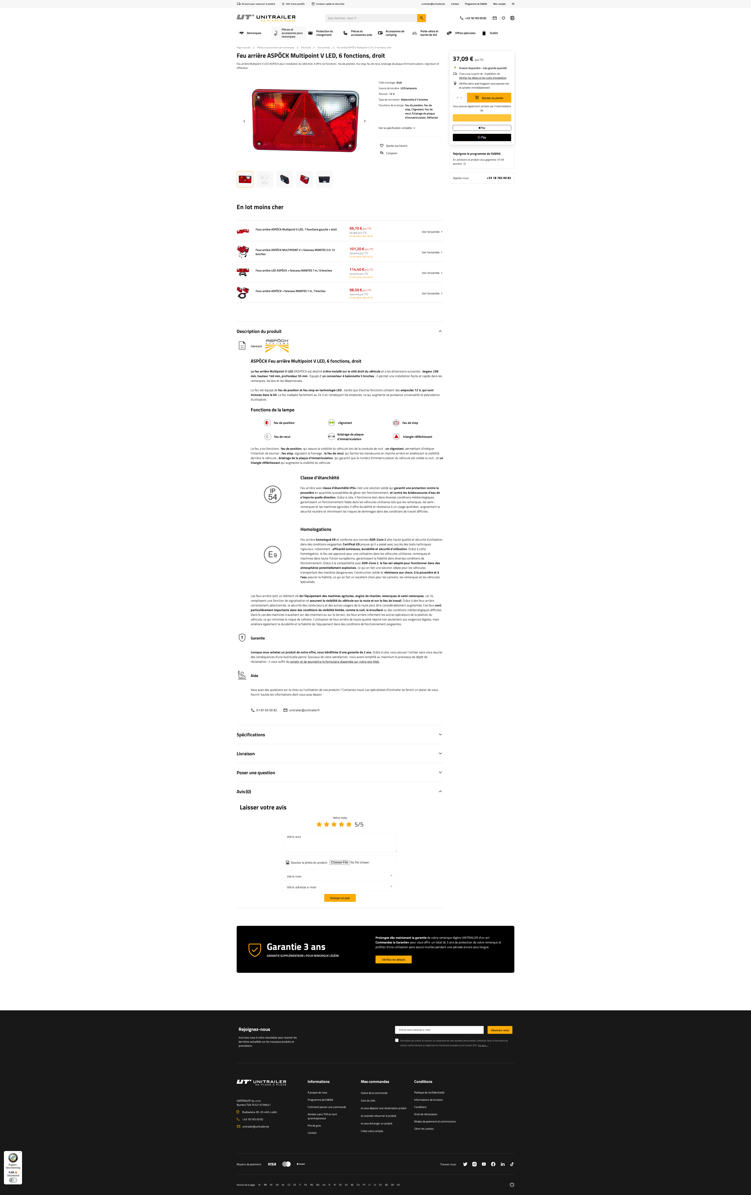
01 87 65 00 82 (266, 710)
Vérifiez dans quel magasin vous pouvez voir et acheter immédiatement (484, 85)
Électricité (306, 47)
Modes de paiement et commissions (435, 1121)
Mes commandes (375, 1081)
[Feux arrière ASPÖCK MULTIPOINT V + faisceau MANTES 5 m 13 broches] (243, 252)
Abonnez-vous (500, 1030)
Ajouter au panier (492, 98)
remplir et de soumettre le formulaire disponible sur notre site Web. (334, 661)
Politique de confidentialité (429, 1092)
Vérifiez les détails (393, 959)
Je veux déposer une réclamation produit (383, 1108)
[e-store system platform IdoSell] (512, 1184)
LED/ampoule (409, 88)
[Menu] (19, 1153)
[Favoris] (503, 18)
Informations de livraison (428, 1100)
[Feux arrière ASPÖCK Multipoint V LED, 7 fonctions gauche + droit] (243, 231)
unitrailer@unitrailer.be (255, 1126)
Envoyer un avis (340, 898)
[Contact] (269, 1087)
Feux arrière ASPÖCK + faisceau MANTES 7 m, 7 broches (290, 291)
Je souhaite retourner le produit (378, 1116)
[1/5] (319, 824)
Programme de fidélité (476, 4)
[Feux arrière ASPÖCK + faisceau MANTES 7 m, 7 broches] (243, 293)
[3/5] (334, 824)
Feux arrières (323, 47)
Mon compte (499, 3)
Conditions (420, 1107)
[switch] (13, 1180)
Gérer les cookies (424, 1129)
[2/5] (326, 824)
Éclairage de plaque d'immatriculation (420, 115)
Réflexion (432, 117)
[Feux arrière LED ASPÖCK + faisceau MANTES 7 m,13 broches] (243, 272)
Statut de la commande (374, 1093)
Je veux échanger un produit (376, 1123)
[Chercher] (421, 18)
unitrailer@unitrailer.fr (304, 710)
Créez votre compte (372, 1131)
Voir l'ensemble (430, 232)
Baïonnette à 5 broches (414, 99)
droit (399, 82)
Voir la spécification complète (395, 128)
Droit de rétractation (425, 1114)
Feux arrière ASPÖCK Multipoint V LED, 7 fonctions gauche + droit (296, 229)
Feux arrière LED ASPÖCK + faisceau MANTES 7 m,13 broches (294, 270)
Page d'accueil (244, 47)
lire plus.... (483, 1045)
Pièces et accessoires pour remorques (275, 47)
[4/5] (341, 824)
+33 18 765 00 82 (475, 18)
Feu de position (414, 105)
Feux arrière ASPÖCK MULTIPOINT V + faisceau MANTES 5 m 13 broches (295, 252)
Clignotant (417, 109)
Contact (455, 4)
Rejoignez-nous (254, 1029)
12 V (391, 94)
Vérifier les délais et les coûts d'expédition (483, 78)
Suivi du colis (368, 1100)
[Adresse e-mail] (495, 18)
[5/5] (349, 824)
